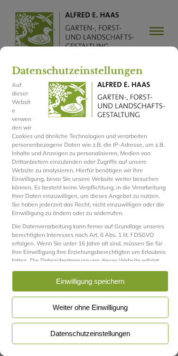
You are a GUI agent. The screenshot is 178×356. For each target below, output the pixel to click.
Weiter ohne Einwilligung (90, 307)
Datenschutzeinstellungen (90, 333)
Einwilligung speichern (90, 281)
